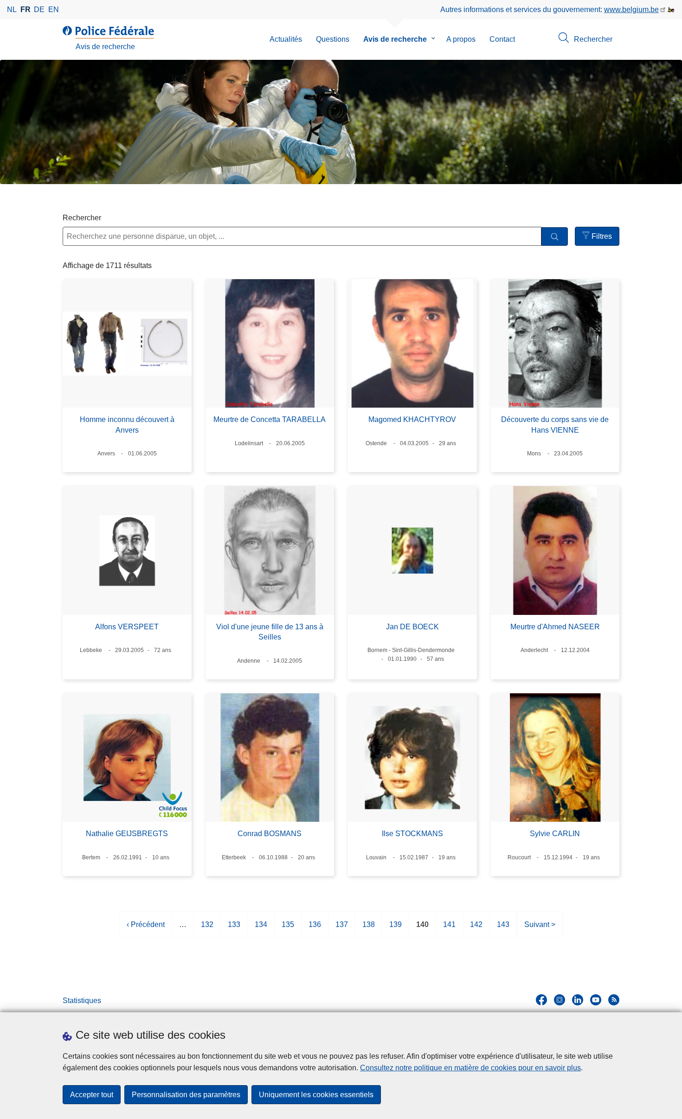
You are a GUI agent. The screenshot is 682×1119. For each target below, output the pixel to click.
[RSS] (613, 999)
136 (315, 929)
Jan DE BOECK (412, 627)
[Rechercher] (554, 236)
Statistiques (82, 1000)
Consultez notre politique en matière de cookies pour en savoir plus (470, 1068)
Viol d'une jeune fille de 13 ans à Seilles (269, 632)
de (39, 9)
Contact (502, 39)
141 (449, 929)
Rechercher (82, 218)
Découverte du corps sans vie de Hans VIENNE (555, 425)
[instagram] (559, 999)
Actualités (286, 39)
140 (422, 929)
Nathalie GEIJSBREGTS (127, 834)
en (53, 9)
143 (503, 929)
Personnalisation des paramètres (186, 1095)
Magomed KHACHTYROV (412, 419)
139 (395, 929)
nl (12, 9)
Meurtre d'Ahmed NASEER (555, 627)
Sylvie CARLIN (555, 834)
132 (207, 929)
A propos (461, 39)
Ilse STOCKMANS (412, 834)
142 (476, 929)
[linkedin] (577, 999)
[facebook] (541, 999)
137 (341, 929)
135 (288, 929)
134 (261, 929)
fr (25, 9)
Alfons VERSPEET (127, 627)
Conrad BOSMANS (270, 834)
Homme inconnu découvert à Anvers (127, 425)
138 (368, 929)
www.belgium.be (631, 9)
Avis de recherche (395, 39)
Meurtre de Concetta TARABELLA (269, 419)
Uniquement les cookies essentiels (316, 1095)
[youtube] (595, 999)
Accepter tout (91, 1095)
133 (234, 929)
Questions (332, 39)
